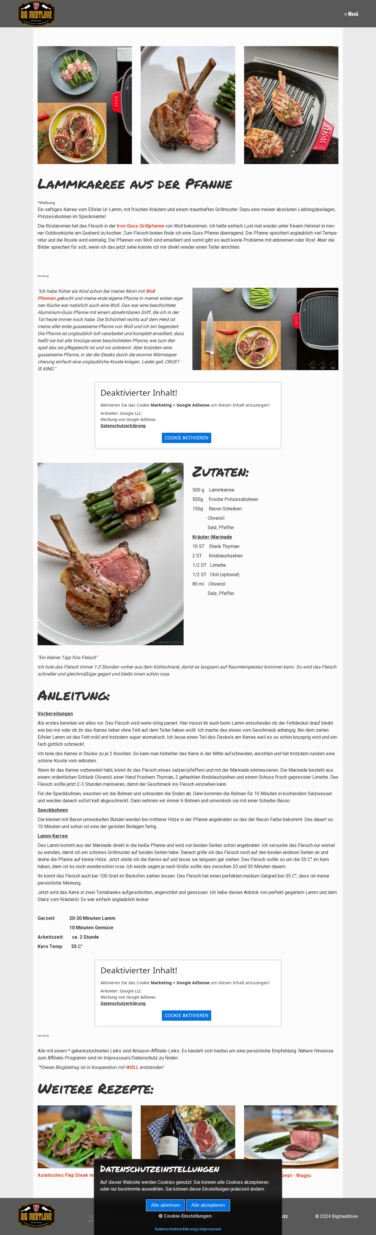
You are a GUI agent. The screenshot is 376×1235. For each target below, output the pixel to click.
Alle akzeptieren (208, 1205)
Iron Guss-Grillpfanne (140, 226)
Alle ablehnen (165, 1205)
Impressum (210, 1229)
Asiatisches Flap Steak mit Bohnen (76, 1175)
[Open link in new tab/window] (265, 329)
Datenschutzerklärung (123, 425)
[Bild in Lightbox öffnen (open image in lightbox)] (188, 105)
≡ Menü (351, 13)
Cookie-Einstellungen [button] (187, 1216)
